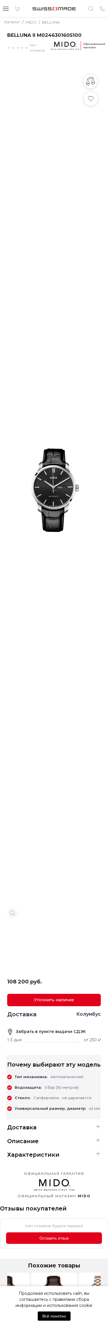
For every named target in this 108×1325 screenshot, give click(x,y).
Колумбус (88, 1014)
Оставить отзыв (54, 1238)
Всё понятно (54, 1316)
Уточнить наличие (54, 999)
